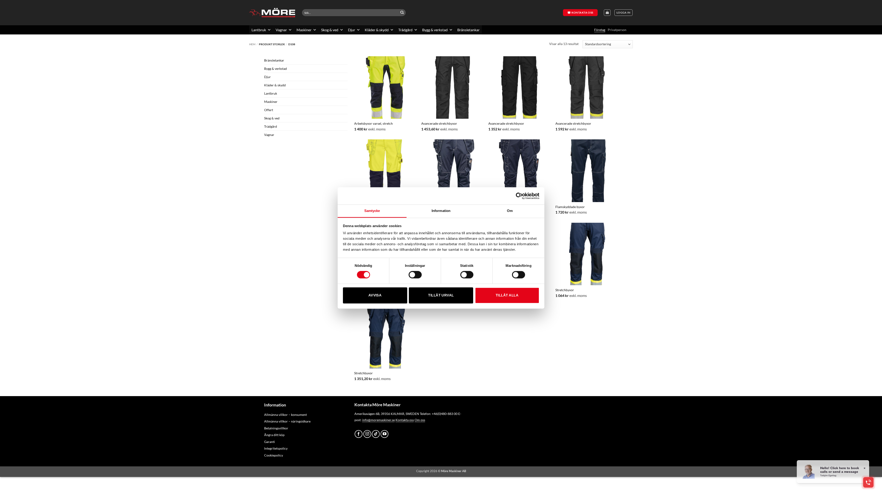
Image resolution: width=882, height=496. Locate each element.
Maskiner (304, 30)
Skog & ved (329, 30)
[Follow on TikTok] (376, 434)
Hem (252, 44)
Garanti (269, 442)
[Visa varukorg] (607, 12)
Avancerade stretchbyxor (439, 123)
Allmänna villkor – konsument (285, 415)
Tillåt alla (507, 295)
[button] (623, 12)
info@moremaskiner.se (378, 420)
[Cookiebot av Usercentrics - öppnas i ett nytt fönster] (519, 195)
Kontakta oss (405, 420)
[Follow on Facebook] (358, 434)
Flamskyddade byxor (570, 207)
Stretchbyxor (564, 290)
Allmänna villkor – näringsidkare (287, 421)
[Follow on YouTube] (384, 434)
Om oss (420, 420)
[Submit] (402, 12)
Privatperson (617, 30)
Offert (268, 110)
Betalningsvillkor (276, 428)
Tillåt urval (441, 295)
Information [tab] (441, 211)
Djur (351, 30)
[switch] (415, 275)
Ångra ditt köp (274, 435)
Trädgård (405, 30)
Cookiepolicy (273, 455)
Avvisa (375, 295)
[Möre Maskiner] (272, 12)
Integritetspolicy (276, 448)
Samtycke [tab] (372, 211)
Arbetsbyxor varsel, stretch (373, 123)
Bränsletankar (468, 30)
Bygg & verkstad (435, 30)
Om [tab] (510, 211)
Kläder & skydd (377, 30)
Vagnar (281, 30)
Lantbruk (259, 30)
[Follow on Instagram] (367, 434)
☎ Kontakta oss (580, 12)
